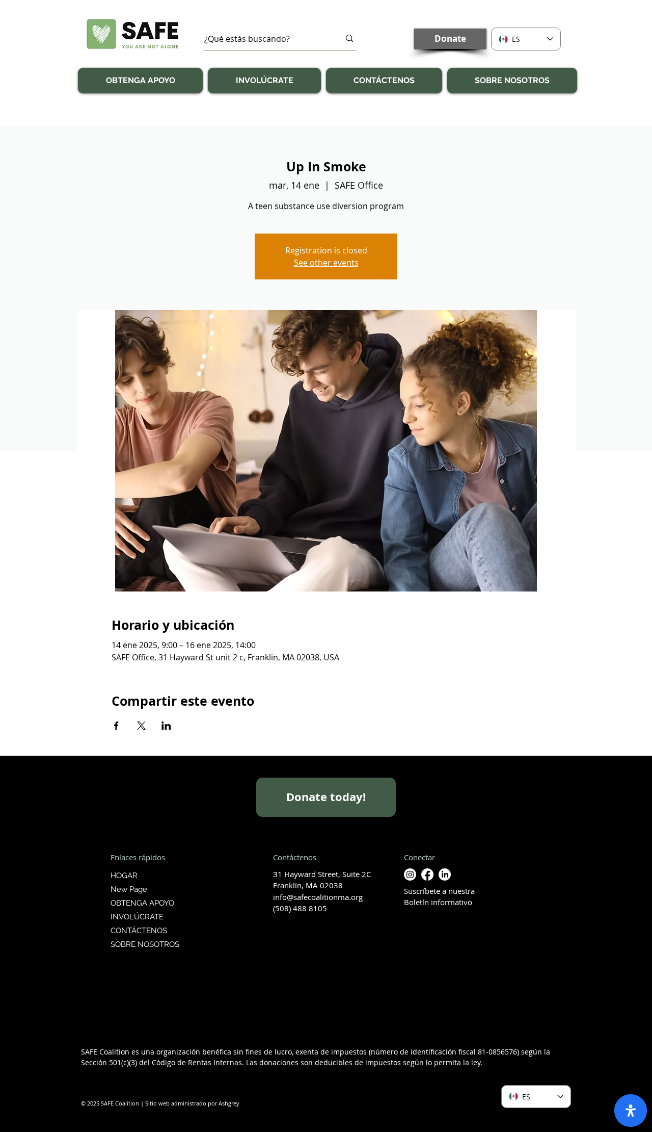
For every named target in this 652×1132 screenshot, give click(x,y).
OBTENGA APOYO (142, 903)
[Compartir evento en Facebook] (116, 726)
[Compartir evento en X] (141, 726)
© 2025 (90, 1103)
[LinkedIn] (445, 874)
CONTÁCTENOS (139, 930)
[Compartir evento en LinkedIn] (166, 726)
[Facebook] (427, 874)
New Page (129, 889)
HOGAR (124, 875)
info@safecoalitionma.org (318, 897)
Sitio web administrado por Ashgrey (192, 1103)
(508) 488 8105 (300, 908)
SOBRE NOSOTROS (144, 944)
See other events (326, 262)
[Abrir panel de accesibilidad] (630, 1110)
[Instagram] (410, 874)
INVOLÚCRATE (137, 916)
